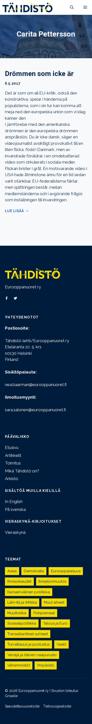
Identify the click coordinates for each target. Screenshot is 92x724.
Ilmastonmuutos (52, 581)
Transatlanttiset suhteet (27, 634)
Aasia (12, 571)
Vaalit (61, 644)
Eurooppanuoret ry (23, 286)
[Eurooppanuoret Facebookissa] (6, 298)
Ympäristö (45, 665)
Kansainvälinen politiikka (28, 592)
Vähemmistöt (18, 665)
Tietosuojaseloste (57, 706)
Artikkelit (13, 455)
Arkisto (11, 478)
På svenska (15, 509)
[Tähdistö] (27, 7)
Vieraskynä (15, 532)
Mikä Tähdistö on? (22, 470)
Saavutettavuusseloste (22, 706)
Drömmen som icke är (39, 74)
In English (14, 501)
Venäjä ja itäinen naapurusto (32, 655)
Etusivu (11, 447)
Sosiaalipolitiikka (21, 623)
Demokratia (34, 571)
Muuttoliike (16, 613)
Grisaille (11, 696)
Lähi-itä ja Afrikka (22, 602)
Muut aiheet (54, 602)
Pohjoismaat (44, 613)
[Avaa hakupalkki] (72, 7)
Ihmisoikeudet (19, 581)
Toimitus (13, 463)
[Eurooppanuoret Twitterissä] (15, 298)
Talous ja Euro (55, 623)
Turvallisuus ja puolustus (28, 644)
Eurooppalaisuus (65, 571)
